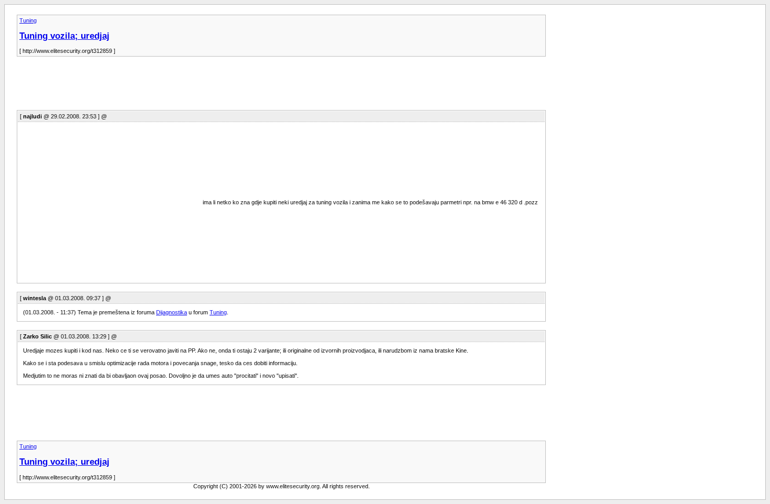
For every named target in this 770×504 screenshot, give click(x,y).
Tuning (28, 20)
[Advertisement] (207, 86)
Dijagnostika (171, 312)
